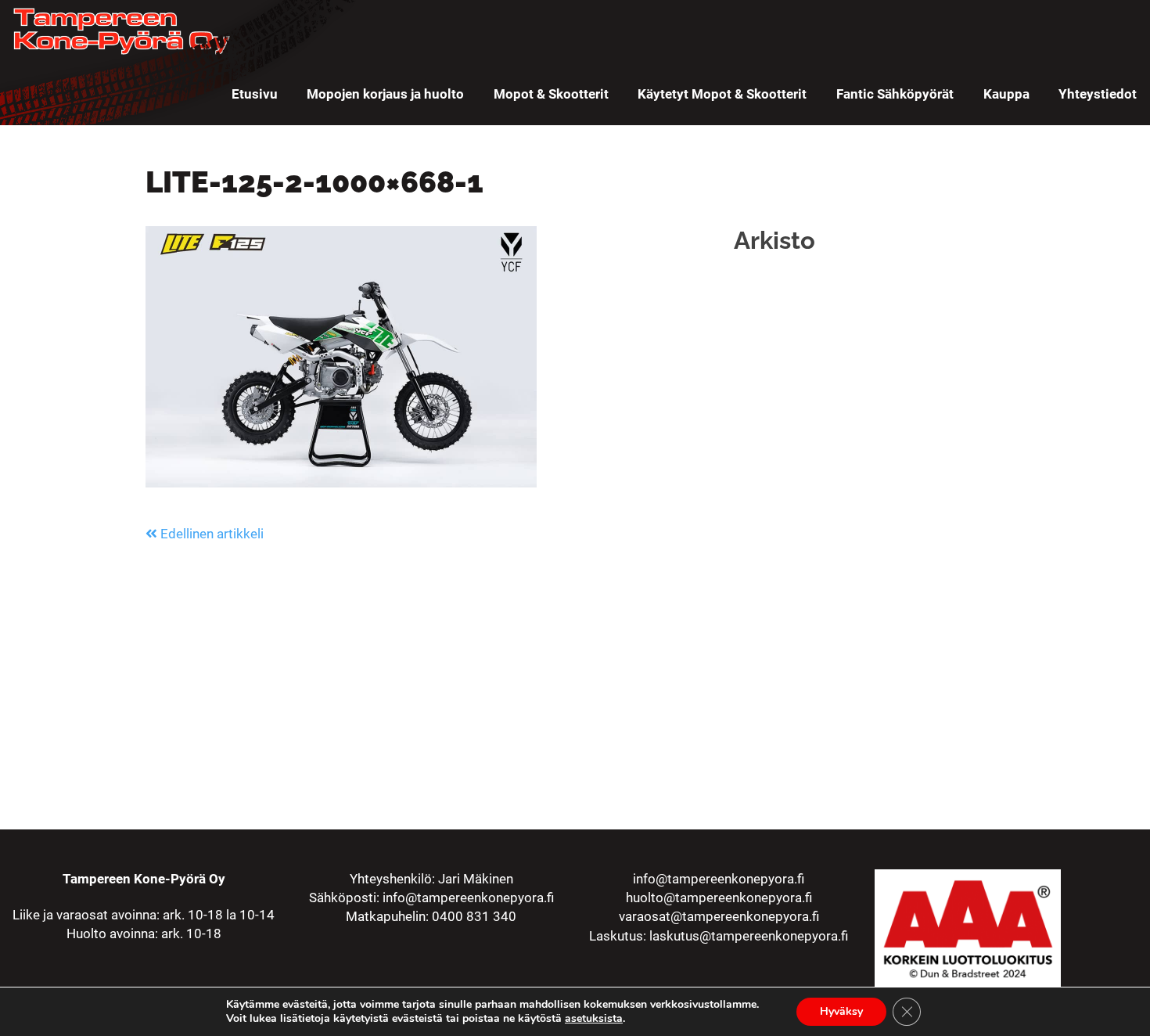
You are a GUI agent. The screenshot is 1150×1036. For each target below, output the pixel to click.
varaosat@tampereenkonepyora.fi (719, 916)
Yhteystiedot (1097, 94)
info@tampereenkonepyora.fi (468, 897)
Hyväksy (841, 1011)
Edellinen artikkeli (210, 533)
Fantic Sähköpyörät (895, 94)
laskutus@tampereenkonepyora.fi (748, 936)
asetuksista (594, 1019)
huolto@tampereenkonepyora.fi (719, 897)
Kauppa (1006, 94)
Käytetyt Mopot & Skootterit (722, 94)
